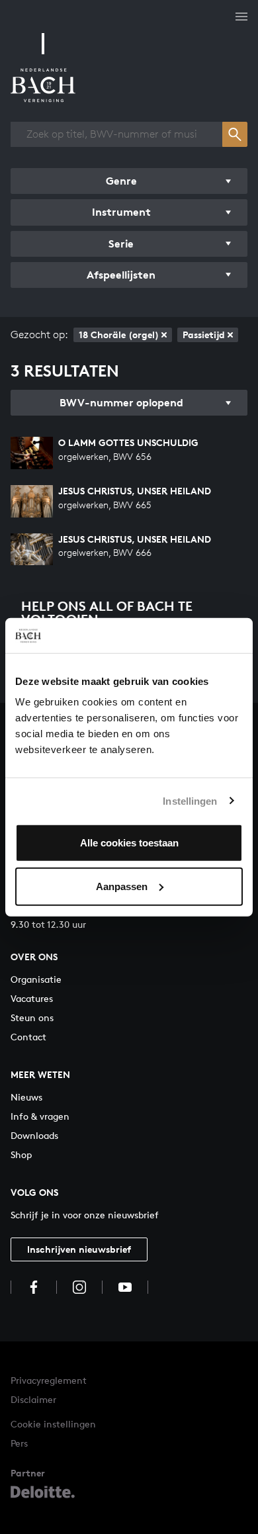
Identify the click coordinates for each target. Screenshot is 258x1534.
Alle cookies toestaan (129, 842)
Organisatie (36, 979)
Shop (21, 1154)
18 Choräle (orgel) (119, 334)
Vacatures (32, 998)
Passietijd (204, 334)
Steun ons (32, 1017)
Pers (19, 1443)
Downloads (34, 1135)
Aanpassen (122, 885)
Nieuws (26, 1097)
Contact (28, 1036)
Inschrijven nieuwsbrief (79, 1249)
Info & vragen (40, 1116)
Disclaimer (33, 1399)
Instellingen (190, 800)
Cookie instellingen (53, 1423)
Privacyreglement (49, 1380)
